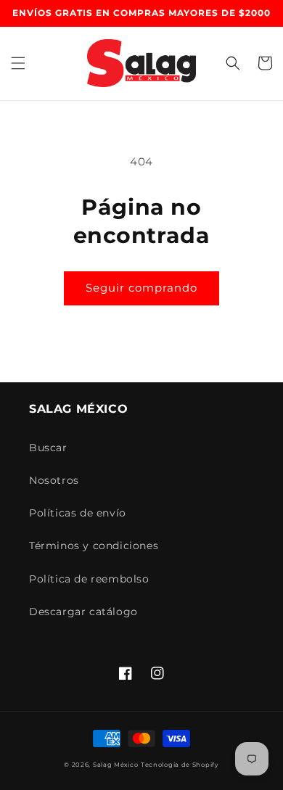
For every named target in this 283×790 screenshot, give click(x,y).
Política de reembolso (89, 578)
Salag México (115, 764)
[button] (18, 63)
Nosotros (54, 480)
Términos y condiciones (93, 545)
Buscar (48, 447)
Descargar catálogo (83, 611)
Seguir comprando (141, 288)
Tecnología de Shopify (180, 764)
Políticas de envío (77, 512)
